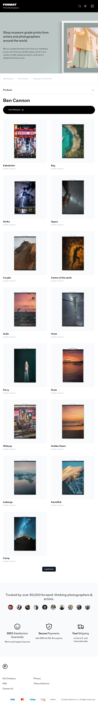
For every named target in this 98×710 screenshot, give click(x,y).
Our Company (9, 679)
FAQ (5, 684)
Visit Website (14, 110)
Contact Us (8, 689)
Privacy (37, 679)
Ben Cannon (23, 79)
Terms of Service (41, 684)
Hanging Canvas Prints (42, 79)
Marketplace (8, 79)
